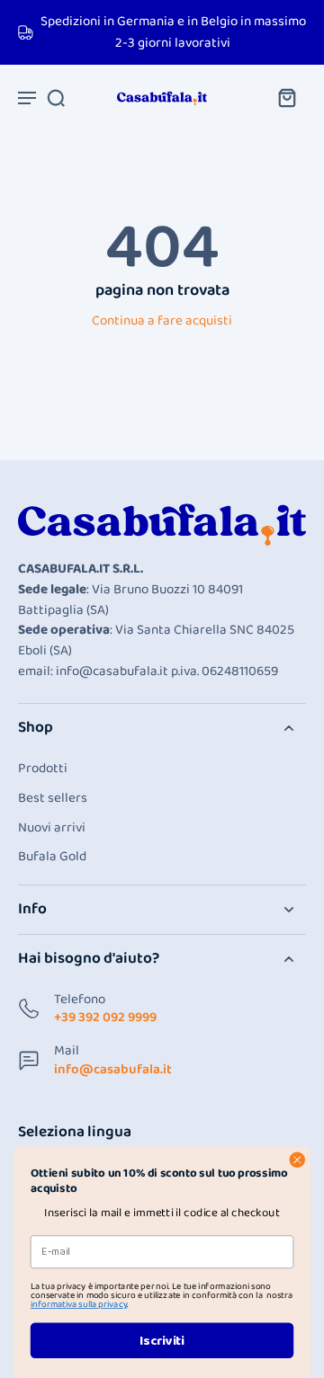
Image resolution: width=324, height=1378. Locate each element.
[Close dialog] (297, 1159)
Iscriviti (162, 1340)
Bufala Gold (52, 857)
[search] (56, 97)
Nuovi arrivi (52, 828)
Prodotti (43, 769)
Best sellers (52, 798)
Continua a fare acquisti (162, 321)
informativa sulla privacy (79, 1304)
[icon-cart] (286, 97)
